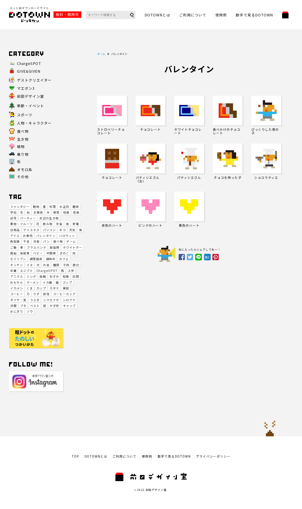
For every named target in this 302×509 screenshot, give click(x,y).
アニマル (16, 276)
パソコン (49, 230)
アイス (15, 236)
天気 (72, 230)
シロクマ (69, 300)
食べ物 (58, 241)
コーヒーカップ (64, 294)
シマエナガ (51, 300)
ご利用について (192, 15)
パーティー (28, 218)
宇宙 (59, 224)
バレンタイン (46, 236)
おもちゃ (16, 282)
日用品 (15, 230)
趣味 (76, 207)
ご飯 (13, 247)
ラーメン (33, 282)
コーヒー (16, 294)
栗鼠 (66, 288)
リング (31, 276)
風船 (13, 253)
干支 (26, 241)
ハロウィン (67, 236)
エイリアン (18, 259)
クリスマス (31, 230)
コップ (67, 282)
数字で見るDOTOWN (254, 15)
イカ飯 (47, 282)
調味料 (51, 259)
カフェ (64, 259)
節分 (76, 265)
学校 (13, 212)
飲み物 (48, 224)
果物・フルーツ (21, 224)
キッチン (16, 265)
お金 (46, 265)
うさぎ (35, 300)
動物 (36, 207)
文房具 (38, 212)
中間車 (51, 253)
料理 (53, 207)
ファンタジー (20, 207)
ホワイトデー (72, 247)
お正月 (64, 207)
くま (30, 288)
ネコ (62, 230)
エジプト (26, 271)
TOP (75, 456)
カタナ (54, 288)
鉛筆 (66, 276)
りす (36, 294)
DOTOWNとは (157, 15)
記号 (13, 218)
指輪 (43, 276)
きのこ (64, 253)
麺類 (56, 265)
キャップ (69, 306)
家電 (76, 224)
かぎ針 (54, 306)
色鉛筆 (15, 241)
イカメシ (16, 288)
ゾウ (30, 311)
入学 (71, 271)
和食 (66, 212)
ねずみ (54, 276)
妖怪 (46, 294)
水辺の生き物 (49, 218)
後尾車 (25, 253)
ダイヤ (15, 300)
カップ (41, 288)
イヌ (30, 265)
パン (46, 241)
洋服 (13, 306)
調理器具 (36, 259)
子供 (66, 265)
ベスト (35, 306)
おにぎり (16, 311)
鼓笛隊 (54, 247)
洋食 (36, 241)
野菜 (56, 212)
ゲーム (71, 241)
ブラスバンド (36, 247)
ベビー (38, 253)
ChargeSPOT (47, 271)
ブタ (23, 306)
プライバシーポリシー (213, 456)
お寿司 (28, 236)
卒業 (13, 271)
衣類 (76, 276)
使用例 (221, 15)
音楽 (76, 212)
